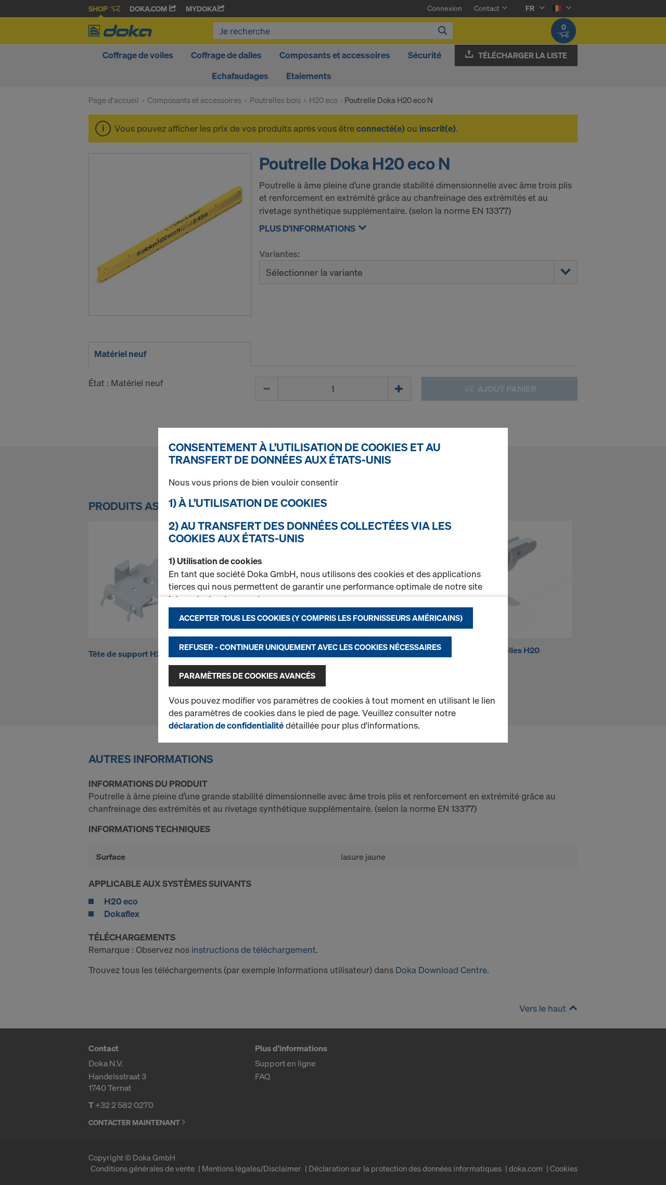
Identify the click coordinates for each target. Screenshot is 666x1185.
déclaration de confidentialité (226, 725)
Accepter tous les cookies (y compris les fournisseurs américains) (321, 618)
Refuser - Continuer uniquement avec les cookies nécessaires (310, 647)
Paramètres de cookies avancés (247, 675)
